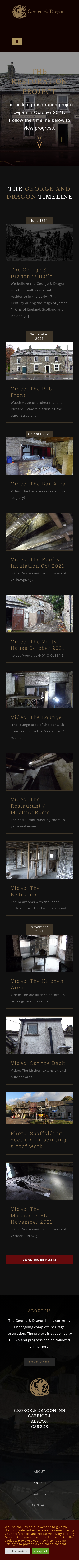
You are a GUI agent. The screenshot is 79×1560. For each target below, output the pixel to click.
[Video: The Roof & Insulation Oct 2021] (39, 531)
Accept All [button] (40, 1551)
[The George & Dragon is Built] (39, 242)
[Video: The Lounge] (39, 689)
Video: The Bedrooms (33, 853)
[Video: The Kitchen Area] (39, 953)
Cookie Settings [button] (17, 1551)
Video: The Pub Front (33, 354)
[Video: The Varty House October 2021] (39, 613)
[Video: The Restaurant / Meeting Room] (39, 771)
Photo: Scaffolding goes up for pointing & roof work (33, 1098)
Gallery (46, 235)
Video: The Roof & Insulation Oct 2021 (33, 522)
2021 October (33, 465)
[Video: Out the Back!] (39, 1035)
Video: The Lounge (33, 682)
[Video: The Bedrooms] (39, 860)
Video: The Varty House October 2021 (33, 604)
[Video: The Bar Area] (39, 456)
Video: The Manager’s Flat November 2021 (33, 1171)
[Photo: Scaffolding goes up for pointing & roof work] (39, 1108)
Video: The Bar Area (33, 449)
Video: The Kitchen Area (33, 946)
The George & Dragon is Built (33, 235)
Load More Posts (39, 1259)
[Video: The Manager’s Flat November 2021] (39, 1181)
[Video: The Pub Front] (39, 361)
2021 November (33, 962)
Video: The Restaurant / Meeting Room (33, 762)
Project (39, 251)
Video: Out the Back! (33, 1028)
